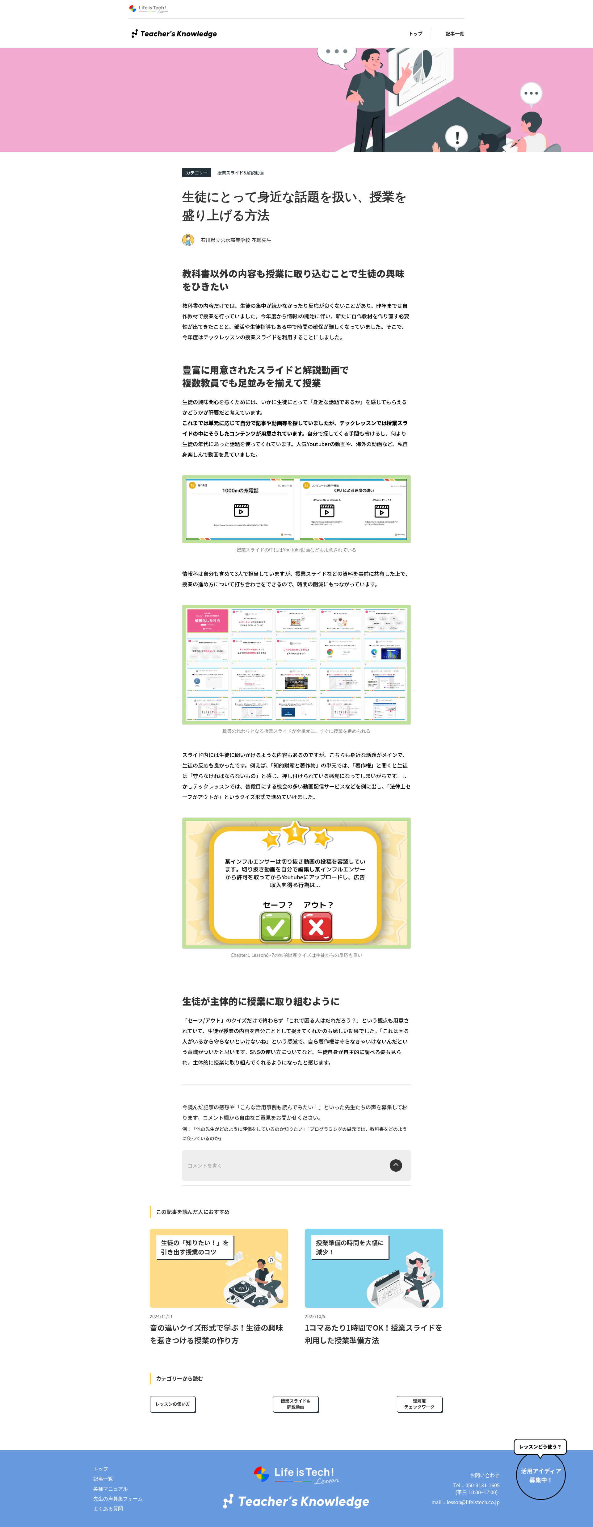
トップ (416, 33)
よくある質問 (108, 1508)
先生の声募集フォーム (118, 1498)
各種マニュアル (110, 1488)
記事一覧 (455, 33)
